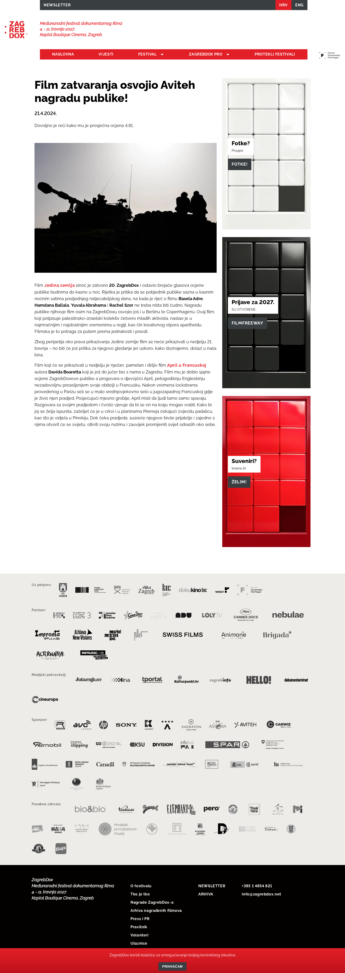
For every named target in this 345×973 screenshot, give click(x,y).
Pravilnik (138, 927)
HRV (283, 5)
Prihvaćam (172, 966)
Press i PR (140, 919)
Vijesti (106, 54)
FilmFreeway (247, 323)
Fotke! (240, 164)
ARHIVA (205, 894)
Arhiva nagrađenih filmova (156, 910)
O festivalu (141, 886)
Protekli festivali (275, 54)
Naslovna (63, 54)
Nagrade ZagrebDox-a (151, 902)
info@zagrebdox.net (261, 894)
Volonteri (139, 935)
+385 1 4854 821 (257, 886)
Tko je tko (140, 894)
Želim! (239, 481)
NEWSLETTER (57, 5)
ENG (299, 5)
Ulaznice (138, 943)
